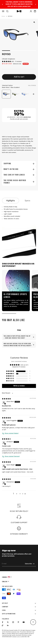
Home (3, 16)
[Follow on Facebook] (3, 622)
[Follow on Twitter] (8, 622)
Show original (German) (12, 456)
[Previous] (2, 4)
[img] (6, 399)
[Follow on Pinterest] (18, 622)
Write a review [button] (19, 386)
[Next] (35, 4)
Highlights (10, 201)
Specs (27, 201)
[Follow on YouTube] (24, 622)
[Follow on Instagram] (13, 622)
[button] (6, 61)
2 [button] (16, 494)
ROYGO (10, 16)
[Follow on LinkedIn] (8, 625)
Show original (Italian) (12, 433)
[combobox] (7, 577)
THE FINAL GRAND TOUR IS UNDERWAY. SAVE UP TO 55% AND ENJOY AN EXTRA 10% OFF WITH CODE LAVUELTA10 (19, 4)
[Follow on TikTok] (3, 625)
